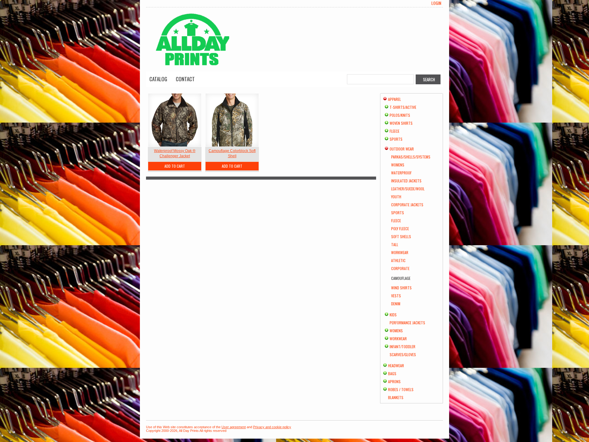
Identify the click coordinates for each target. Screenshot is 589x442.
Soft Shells (401, 236)
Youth (396, 196)
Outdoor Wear (402, 148)
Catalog (158, 79)
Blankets (395, 397)
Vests (396, 295)
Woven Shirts (401, 123)
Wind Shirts (401, 287)
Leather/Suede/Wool (408, 188)
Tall (394, 244)
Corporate (400, 268)
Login (436, 3)
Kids (393, 314)
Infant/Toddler (402, 346)
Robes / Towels (401, 389)
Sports (396, 139)
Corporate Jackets (407, 204)
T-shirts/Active (403, 107)
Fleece (394, 131)
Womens (397, 164)
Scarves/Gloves (403, 354)
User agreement (233, 427)
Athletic (398, 260)
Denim (395, 303)
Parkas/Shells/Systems (410, 156)
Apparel (394, 99)
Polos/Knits (400, 115)
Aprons (394, 381)
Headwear (396, 365)
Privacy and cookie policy (272, 427)
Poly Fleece (400, 228)
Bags (392, 373)
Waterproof (401, 172)
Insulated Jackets (406, 180)
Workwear (399, 252)
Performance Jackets (407, 322)
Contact (185, 79)
